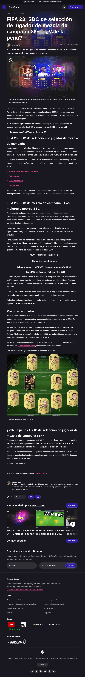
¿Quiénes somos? (50, 608)
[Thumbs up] (31, 497)
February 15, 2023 (56, 272)
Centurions (14, 185)
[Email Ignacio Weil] (38, 497)
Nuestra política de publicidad (54, 604)
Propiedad (47, 613)
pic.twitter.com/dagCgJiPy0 (57, 267)
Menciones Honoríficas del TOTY (23, 172)
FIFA (14, 13)
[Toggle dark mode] (60, 7)
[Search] (64, 7)
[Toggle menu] (4, 7)
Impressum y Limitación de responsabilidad (21, 604)
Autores (9, 613)
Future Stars (14, 176)
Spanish (41, 664)
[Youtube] (45, 671)
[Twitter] (32, 671)
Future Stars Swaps (26, 346)
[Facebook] (36, 671)
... (28, 489)
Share (20, 497)
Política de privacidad (51, 600)
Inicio (8, 13)
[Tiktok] (54, 671)
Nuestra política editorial (15, 608)
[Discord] (40, 671)
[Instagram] (49, 671)
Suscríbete (70, 565)
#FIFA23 (39, 267)
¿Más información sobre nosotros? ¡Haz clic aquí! (25, 590)
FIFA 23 (21, 13)
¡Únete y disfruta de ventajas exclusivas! (49, 1)
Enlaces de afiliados (15, 600)
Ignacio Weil (16, 482)
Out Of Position (16, 181)
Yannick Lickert (41, 473)
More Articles (72, 505)
